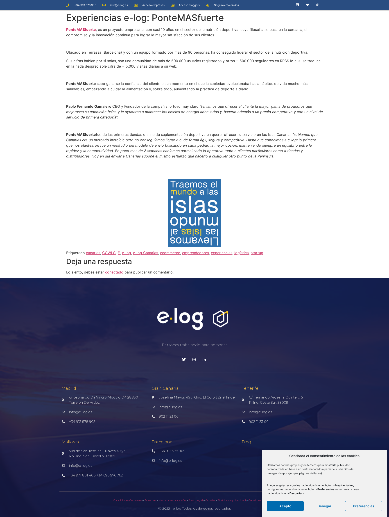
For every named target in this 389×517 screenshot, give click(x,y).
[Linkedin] (297, 5)
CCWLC (109, 253)
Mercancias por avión (172, 500)
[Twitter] (308, 5)
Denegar (324, 506)
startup (257, 253)
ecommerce (170, 253)
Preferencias (363, 506)
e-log (126, 253)
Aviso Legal (196, 500)
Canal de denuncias (261, 500)
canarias (93, 253)
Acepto (285, 506)
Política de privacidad (232, 500)
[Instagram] (318, 5)
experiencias (221, 253)
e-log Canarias (145, 253)
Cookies (210, 500)
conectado (114, 272)
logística (241, 253)
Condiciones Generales (127, 500)
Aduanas (150, 500)
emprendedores (195, 253)
